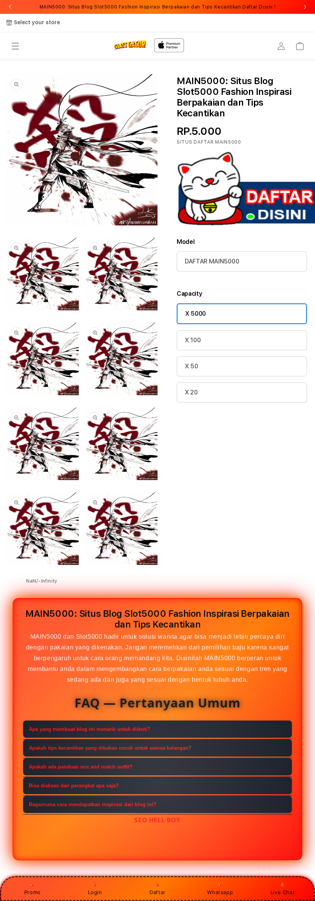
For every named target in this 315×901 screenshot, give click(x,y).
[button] (15, 46)
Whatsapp (220, 892)
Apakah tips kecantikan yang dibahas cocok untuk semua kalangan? (110, 748)
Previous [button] (10, 7)
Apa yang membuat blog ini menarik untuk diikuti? (89, 729)
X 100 (193, 340)
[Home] (130, 45)
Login (95, 892)
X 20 (191, 392)
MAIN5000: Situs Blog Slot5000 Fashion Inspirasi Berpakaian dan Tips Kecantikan (157, 7)
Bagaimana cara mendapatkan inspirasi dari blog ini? (92, 804)
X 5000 (195, 313)
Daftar (157, 892)
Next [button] (305, 7)
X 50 (191, 366)
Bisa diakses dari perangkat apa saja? (74, 785)
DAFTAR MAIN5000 (212, 261)
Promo (32, 892)
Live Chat (282, 892)
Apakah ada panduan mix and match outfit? (81, 767)
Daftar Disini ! (258, 7)
